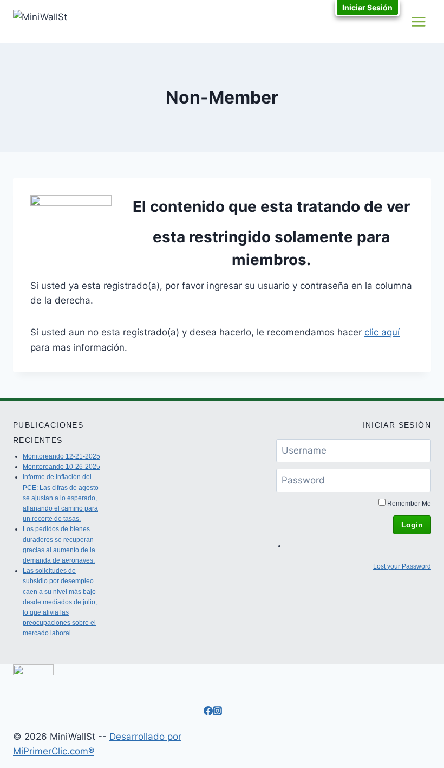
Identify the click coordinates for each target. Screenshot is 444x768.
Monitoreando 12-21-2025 (61, 456)
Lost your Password (402, 566)
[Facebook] (208, 712)
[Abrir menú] (418, 21)
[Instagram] (217, 712)
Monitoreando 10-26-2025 (61, 466)
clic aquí (382, 332)
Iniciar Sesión (367, 7)
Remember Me (409, 503)
